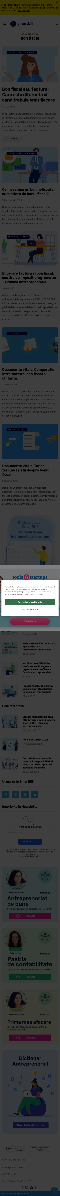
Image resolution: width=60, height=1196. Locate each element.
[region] (29, 598)
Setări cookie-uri (30, 609)
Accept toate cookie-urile (30, 602)
